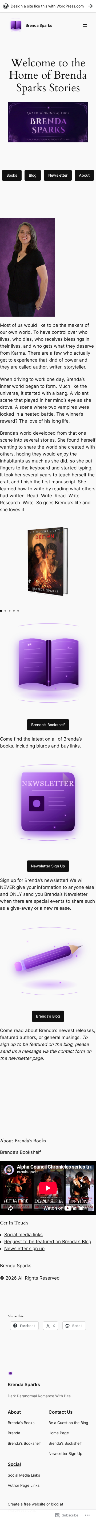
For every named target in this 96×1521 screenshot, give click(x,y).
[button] (1, 611)
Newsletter (57, 175)
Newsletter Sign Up (48, 866)
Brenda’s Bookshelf (48, 724)
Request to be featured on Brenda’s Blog (47, 1241)
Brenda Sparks (39, 25)
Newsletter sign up (24, 1248)
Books (11, 175)
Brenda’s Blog (48, 1016)
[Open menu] (85, 25)
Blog (33, 175)
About (84, 175)
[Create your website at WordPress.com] (48, 6)
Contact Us (61, 1412)
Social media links (23, 1234)
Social (14, 1464)
